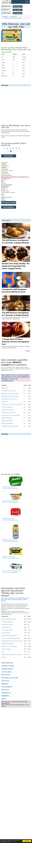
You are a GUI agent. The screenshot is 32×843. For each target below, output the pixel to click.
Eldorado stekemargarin (7, 643)
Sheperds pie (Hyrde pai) (8, 409)
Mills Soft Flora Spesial (7, 624)
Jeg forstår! (27, 840)
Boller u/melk (5, 388)
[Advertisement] (16, 103)
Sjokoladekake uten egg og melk (9, 399)
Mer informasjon (13, 841)
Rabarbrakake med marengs (8, 412)
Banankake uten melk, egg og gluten (10, 393)
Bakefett (4, 657)
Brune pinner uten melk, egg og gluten (11, 415)
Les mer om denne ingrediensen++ (11, 488)
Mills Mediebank (5, 186)
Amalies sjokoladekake (7, 407)
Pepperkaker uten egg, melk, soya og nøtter (12, 404)
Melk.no (4, 698)
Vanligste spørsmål (7, 669)
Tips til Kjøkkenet (7, 687)
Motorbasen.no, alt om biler (10, 677)
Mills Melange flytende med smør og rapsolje (12, 641)
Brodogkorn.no (6, 692)
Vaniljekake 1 (5, 401)
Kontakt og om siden (8, 665)
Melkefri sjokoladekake (7, 418)
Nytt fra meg (5, 680)
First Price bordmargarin (7, 622)
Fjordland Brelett (6, 632)
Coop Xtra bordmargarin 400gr (9, 619)
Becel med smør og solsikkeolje (9, 646)
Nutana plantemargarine (7, 630)
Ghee (3, 651)
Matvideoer (5, 683)
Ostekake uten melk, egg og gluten (10, 426)
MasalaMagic (5, 695)
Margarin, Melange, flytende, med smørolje (12, 654)
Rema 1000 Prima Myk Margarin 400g (11, 638)
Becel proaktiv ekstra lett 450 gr (9, 635)
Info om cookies (6, 672)
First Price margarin (6, 649)
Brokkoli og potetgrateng (7, 423)
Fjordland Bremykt (6, 627)
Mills (2, 181)
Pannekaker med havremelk (8, 390)
